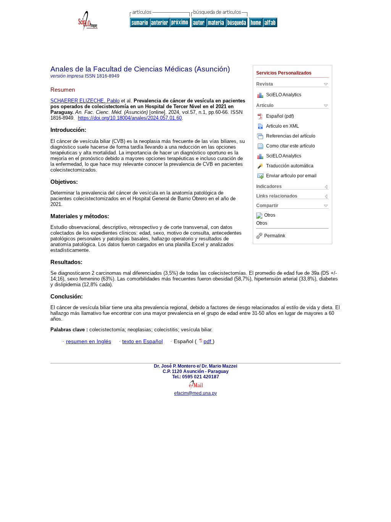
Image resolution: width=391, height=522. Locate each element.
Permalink (274, 235)
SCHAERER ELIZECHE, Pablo (85, 101)
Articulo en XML (282, 126)
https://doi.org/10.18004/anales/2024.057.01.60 (130, 118)
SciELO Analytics (283, 94)
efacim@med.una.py (195, 393)
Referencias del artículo (290, 136)
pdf (208, 341)
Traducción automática (289, 166)
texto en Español (142, 341)
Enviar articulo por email (291, 175)
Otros (269, 215)
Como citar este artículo (290, 146)
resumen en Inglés (88, 341)
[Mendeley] (260, 215)
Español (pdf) (280, 116)
